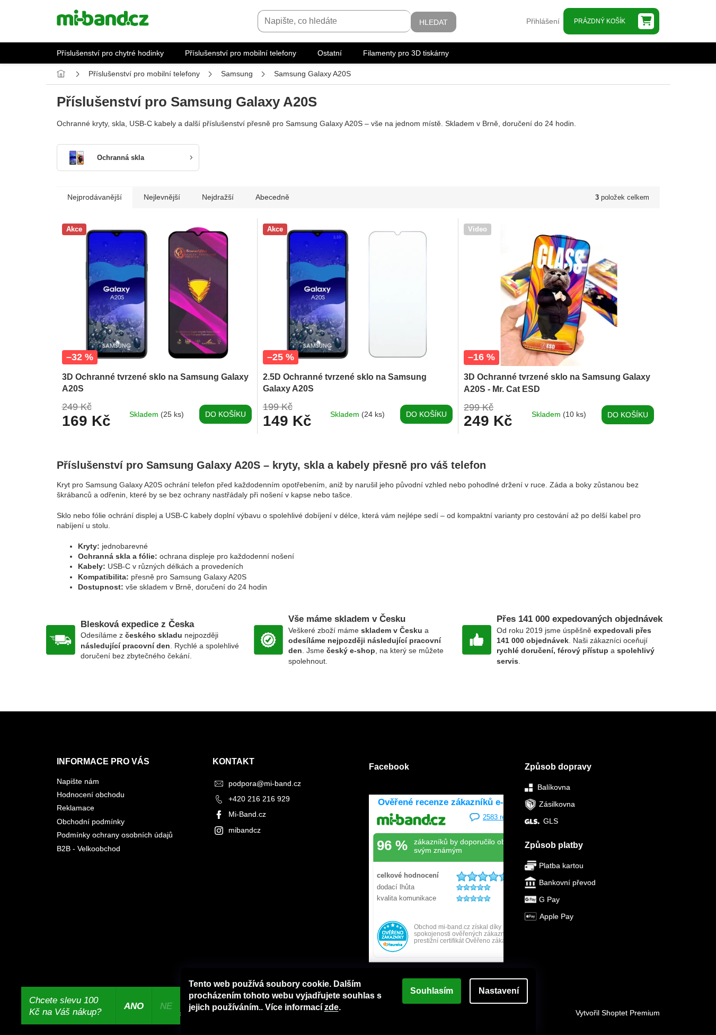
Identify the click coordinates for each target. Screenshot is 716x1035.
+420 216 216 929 (259, 799)
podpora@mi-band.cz (264, 783)
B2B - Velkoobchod (88, 848)
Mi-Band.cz (247, 814)
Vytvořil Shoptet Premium (618, 1013)
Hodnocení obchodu (91, 794)
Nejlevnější (162, 197)
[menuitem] (110, 53)
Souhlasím (431, 990)
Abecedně (272, 197)
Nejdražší (218, 197)
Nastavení (499, 990)
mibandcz (244, 830)
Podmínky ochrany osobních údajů (115, 835)
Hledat (433, 22)
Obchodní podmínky (91, 821)
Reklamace (75, 808)
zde (331, 1007)
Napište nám (78, 781)
